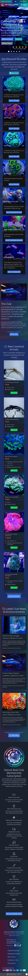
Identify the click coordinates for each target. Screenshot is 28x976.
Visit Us (19, 39)
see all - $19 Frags (14, 100)
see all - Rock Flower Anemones (14, 240)
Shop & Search (8, 39)
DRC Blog (15, 735)
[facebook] (15, 945)
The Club (14, 334)
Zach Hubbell (19, 638)
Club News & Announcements (14, 648)
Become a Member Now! (14, 914)
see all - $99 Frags (14, 184)
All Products (14, 596)
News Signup (8, 43)
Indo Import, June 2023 (10, 712)
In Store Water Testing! (10, 673)
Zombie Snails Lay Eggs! (10, 636)
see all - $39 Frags (14, 128)
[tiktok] (20, 945)
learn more (14, 73)
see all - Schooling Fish (14, 272)
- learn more (9, 463)
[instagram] (18, 945)
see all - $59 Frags (14, 156)
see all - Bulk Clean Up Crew (14, 212)
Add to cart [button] (14, 393)
